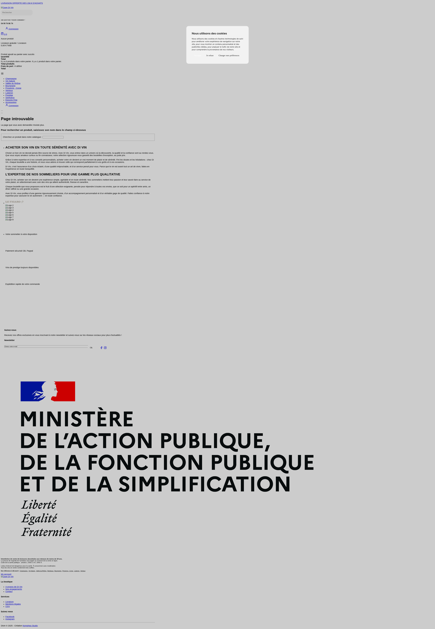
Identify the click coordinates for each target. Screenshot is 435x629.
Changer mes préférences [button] (229, 55)
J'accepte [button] (197, 55)
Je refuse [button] (210, 55)
